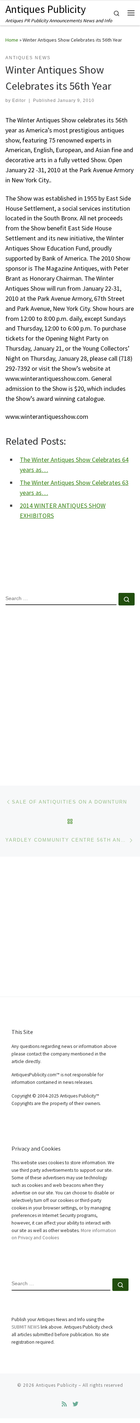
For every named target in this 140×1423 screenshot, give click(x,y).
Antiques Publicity (56, 1385)
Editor (19, 100)
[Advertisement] (70, 689)
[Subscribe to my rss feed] (64, 1404)
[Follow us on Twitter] (75, 1404)
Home (11, 40)
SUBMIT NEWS (25, 1327)
